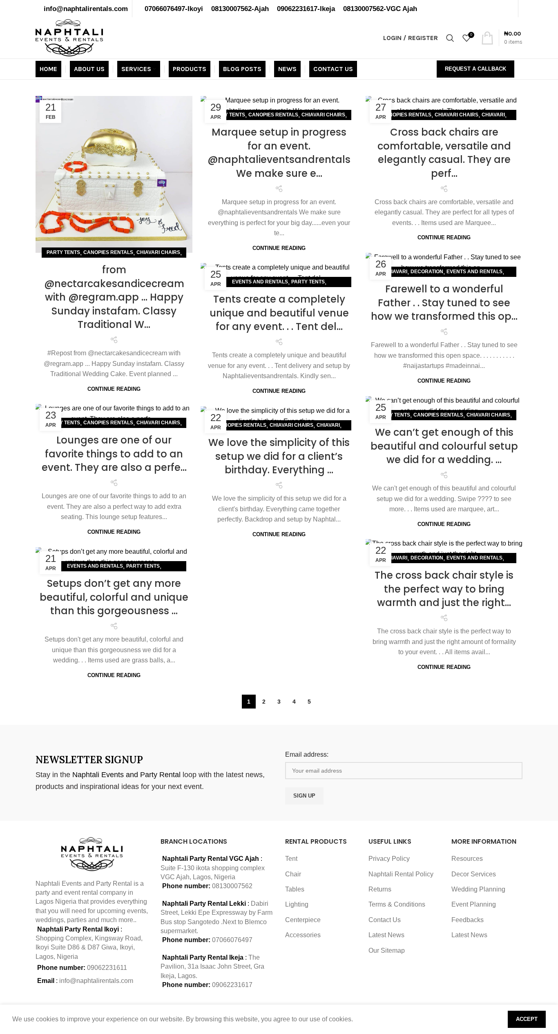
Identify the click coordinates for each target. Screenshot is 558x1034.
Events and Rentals (474, 271)
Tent (291, 858)
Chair (293, 874)
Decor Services (473, 874)
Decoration (427, 271)
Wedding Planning (478, 889)
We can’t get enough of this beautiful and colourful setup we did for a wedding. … (444, 446)
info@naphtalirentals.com (86, 8)
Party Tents (63, 252)
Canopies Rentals (108, 252)
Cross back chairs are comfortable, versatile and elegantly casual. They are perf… (444, 152)
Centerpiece (303, 919)
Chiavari (493, 115)
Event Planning (473, 904)
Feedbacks (467, 919)
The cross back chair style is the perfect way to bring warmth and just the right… (444, 588)
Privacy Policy (389, 858)
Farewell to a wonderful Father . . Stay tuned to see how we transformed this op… (444, 302)
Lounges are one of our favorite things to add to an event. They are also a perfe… (114, 453)
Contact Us (384, 919)
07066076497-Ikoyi (174, 8)
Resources (467, 858)
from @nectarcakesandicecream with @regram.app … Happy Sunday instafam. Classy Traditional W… (114, 297)
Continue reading (114, 389)
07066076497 (232, 939)
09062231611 (107, 967)
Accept (527, 1019)
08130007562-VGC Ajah (380, 8)
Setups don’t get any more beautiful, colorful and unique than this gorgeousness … (114, 597)
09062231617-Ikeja (306, 8)
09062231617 (232, 984)
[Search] (450, 38)
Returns (379, 889)
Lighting (296, 904)
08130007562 (232, 885)
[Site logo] (69, 37)
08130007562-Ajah (240, 8)
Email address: (306, 754)
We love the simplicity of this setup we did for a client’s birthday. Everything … (279, 456)
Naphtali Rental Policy (400, 874)
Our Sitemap (386, 950)
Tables (294, 889)
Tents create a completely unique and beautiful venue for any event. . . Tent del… (279, 312)
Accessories (303, 934)
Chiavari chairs (158, 252)
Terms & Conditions (396, 904)
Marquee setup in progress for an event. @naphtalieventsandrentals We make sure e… (279, 152)
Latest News (386, 934)
